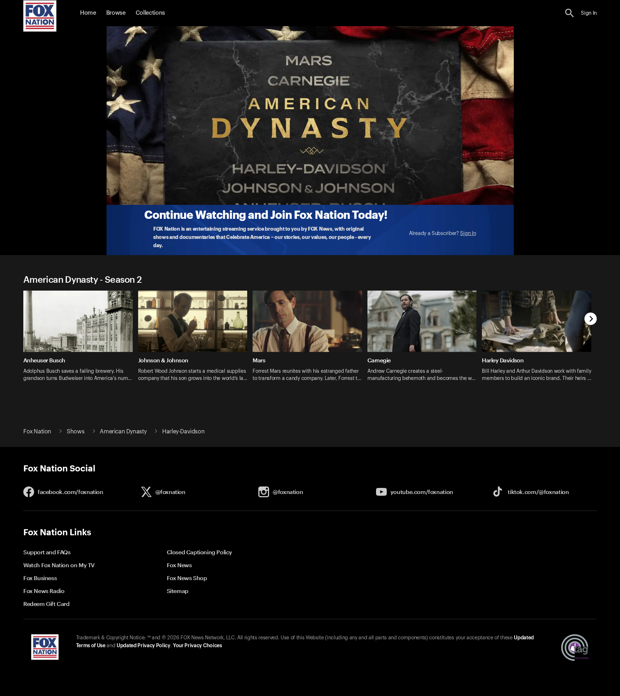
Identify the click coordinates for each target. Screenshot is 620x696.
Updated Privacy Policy (143, 645)
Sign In (468, 233)
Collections (150, 13)
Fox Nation (37, 431)
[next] (590, 319)
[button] (570, 13)
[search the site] (570, 13)
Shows (75, 431)
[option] (80, 341)
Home (88, 13)
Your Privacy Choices (197, 645)
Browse (116, 13)
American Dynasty (123, 431)
